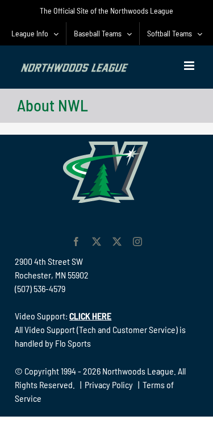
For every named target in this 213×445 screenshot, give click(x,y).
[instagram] (137, 241)
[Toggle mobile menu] (190, 66)
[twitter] (96, 241)
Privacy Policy (109, 384)
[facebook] (76, 241)
